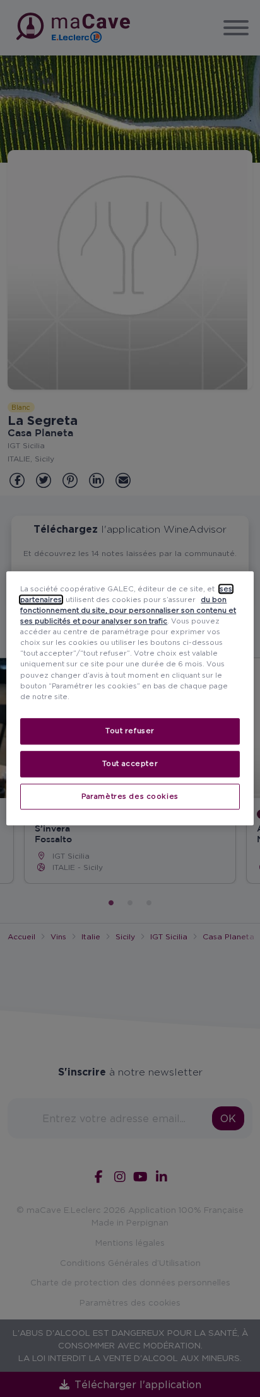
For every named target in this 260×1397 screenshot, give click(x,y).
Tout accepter (130, 763)
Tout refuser (130, 730)
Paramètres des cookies (130, 796)
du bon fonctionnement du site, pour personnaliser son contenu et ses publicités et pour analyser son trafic (128, 610)
